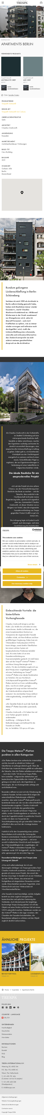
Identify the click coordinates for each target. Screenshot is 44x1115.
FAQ (3, 1054)
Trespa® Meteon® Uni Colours (14, 112)
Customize (21, 577)
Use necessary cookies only (22, 583)
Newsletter (5, 1037)
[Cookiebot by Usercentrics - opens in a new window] (32, 530)
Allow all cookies (22, 571)
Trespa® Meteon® (9, 103)
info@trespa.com (9, 1088)
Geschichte (6, 1031)
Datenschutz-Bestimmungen (10, 1105)
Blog (3, 1057)
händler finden (13, 95)
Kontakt (4, 1050)
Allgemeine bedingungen (9, 1097)
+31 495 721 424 (9, 1076)
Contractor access (7, 1108)
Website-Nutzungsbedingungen (11, 1101)
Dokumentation (7, 1034)
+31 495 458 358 (9, 1082)
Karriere (4, 1047)
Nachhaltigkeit (7, 1028)
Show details (32, 564)
